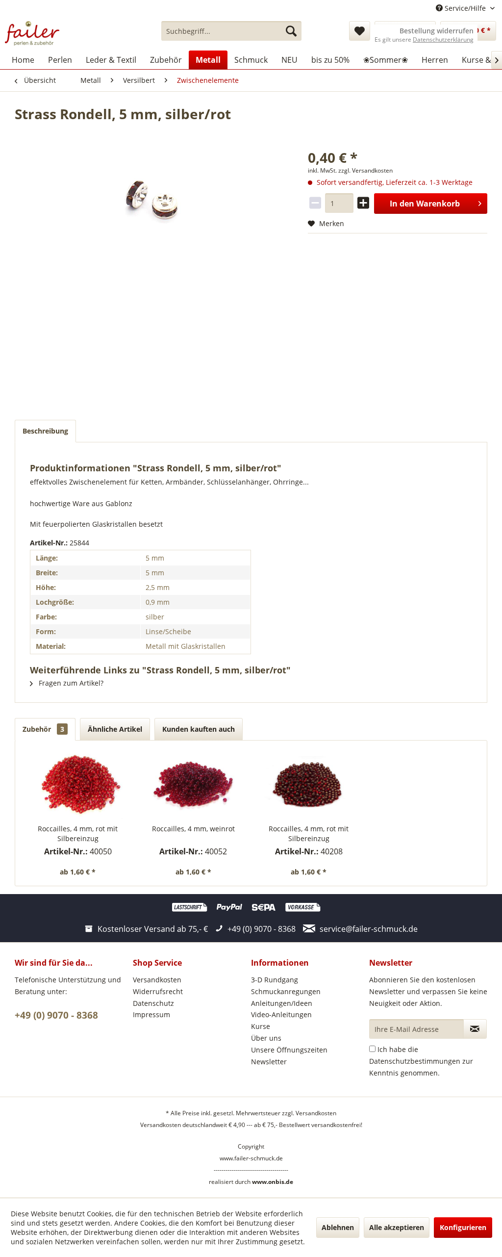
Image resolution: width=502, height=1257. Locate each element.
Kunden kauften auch (198, 729)
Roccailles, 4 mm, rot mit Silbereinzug (78, 833)
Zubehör (43, 729)
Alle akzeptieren (396, 1227)
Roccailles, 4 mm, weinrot (193, 828)
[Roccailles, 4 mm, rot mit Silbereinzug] (78, 784)
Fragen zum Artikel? (70, 683)
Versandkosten (157, 979)
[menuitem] (231, 31)
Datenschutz (153, 1003)
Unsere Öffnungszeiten (289, 1049)
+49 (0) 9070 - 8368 (56, 1015)
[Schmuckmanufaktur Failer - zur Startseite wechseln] (32, 33)
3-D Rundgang (274, 979)
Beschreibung (45, 431)
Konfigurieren (463, 1227)
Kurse (260, 1026)
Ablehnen (338, 1227)
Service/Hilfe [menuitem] (465, 8)
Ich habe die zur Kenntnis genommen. (421, 1061)
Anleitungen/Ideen (281, 1003)
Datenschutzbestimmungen (414, 1061)
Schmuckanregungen (286, 991)
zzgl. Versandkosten (365, 170)
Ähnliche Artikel (115, 729)
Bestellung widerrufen (437, 30)
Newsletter (269, 1061)
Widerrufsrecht (158, 991)
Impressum (151, 1014)
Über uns (266, 1038)
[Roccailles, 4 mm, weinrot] (194, 784)
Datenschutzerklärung (443, 39)
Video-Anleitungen (281, 1014)
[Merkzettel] (359, 31)
